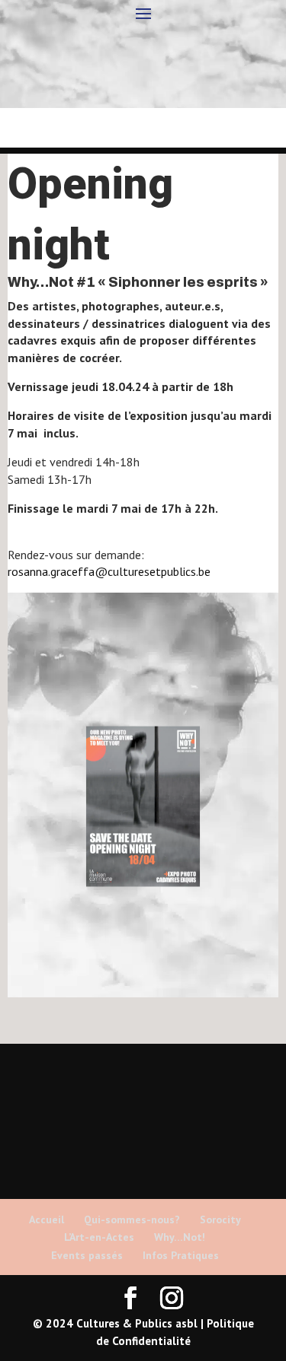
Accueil (46, 1219)
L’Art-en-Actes (99, 1237)
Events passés (87, 1255)
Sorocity (220, 1219)
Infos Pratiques (181, 1255)
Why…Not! (179, 1237)
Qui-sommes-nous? (132, 1219)
